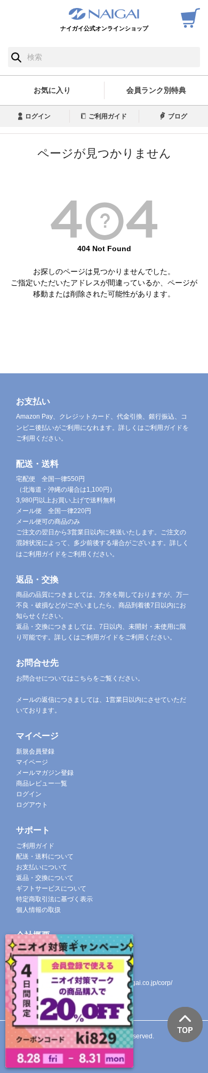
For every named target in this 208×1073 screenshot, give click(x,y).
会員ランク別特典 (156, 90)
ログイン (38, 116)
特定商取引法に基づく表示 (54, 899)
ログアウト (32, 804)
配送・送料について (45, 856)
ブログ (177, 116)
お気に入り (52, 90)
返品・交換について (45, 878)
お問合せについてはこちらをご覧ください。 (80, 678)
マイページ (32, 762)
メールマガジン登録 (45, 772)
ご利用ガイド (108, 116)
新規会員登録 (35, 751)
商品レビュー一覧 (41, 783)
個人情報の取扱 (38, 910)
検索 (16, 57)
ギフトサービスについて (51, 888)
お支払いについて (41, 867)
